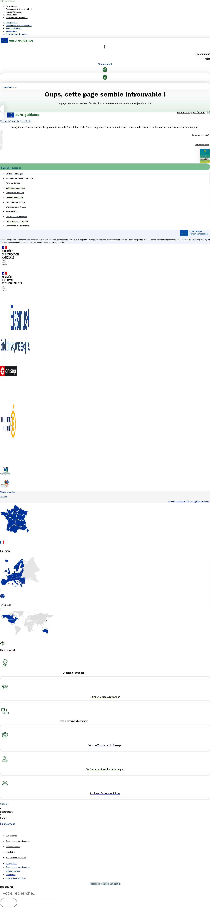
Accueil (4, 803)
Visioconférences (13, 12)
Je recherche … (9, 87)
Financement (105, 64)
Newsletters (11, 15)
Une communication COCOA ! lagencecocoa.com (189, 501)
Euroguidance (12, 6)
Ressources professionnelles (19, 9)
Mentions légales (7, 492)
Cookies (3, 497)
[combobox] (30, 893)
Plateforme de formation (17, 18)
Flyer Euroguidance (11, 168)
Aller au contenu (7, 1)
